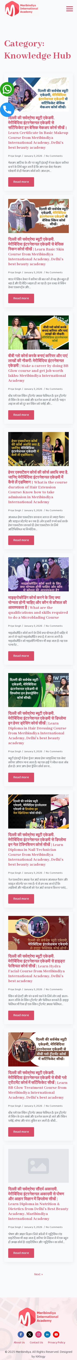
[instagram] (38, 1334)
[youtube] (56, 1334)
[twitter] (29, 1334)
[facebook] (21, 1334)
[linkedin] (47, 1334)
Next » (38, 1274)
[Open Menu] (69, 9)
